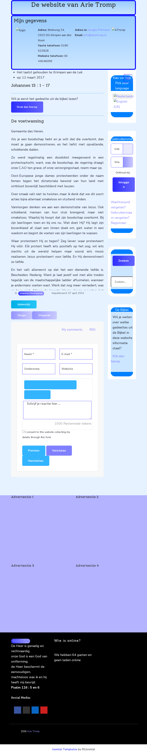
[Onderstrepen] (57, 384)
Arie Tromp (33, 731)
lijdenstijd (24, 304)
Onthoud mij (123, 172)
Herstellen (35, 461)
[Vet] (30, 384)
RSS (92, 329)
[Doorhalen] (70, 384)
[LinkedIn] (35, 710)
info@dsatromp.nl (95, 35)
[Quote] (30, 394)
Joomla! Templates (64, 749)
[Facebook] (17, 710)
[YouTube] (44, 710)
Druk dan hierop (27, 107)
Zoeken (123, 261)
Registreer (118, 223)
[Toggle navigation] (128, 78)
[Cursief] (44, 384)
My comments (72, 329)
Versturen (59, 451)
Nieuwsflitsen (21, 641)
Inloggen (123, 184)
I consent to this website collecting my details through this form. (46, 434)
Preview (33, 451)
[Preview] (44, 394)
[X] (26, 710)
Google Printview (99, 30)
